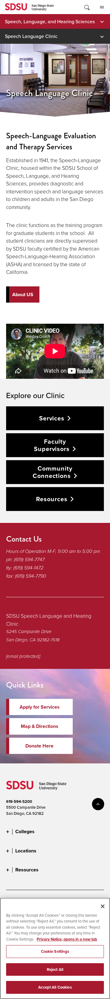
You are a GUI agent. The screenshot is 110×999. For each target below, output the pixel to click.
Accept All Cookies (55, 987)
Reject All (55, 969)
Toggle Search (86, 7)
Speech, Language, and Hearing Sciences (50, 21)
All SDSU (102, 7)
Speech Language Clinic (31, 36)
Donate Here (39, 745)
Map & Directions (39, 726)
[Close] (102, 906)
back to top (98, 804)
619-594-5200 (19, 801)
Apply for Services (40, 706)
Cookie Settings (55, 951)
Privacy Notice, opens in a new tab (67, 939)
